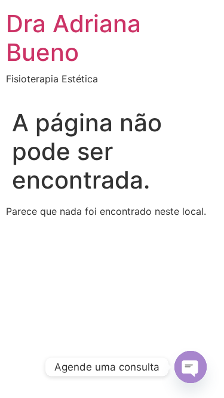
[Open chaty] (190, 367)
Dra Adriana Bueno (73, 38)
